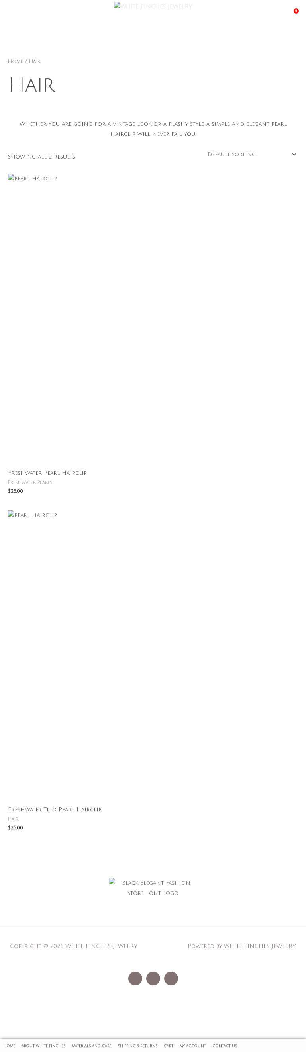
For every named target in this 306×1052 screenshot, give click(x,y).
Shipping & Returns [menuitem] (137, 1046)
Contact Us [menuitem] (224, 1046)
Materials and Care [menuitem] (92, 1046)
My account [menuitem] (193, 1046)
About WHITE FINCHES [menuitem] (43, 1046)
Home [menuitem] (9, 1046)
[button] (153, 913)
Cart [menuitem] (168, 1046)
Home (15, 61)
